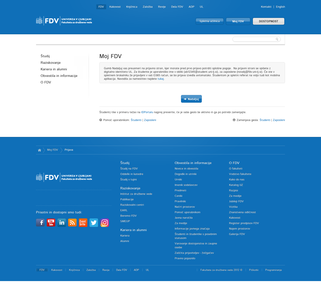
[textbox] (256, 39)
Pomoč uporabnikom (187, 212)
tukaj (161, 79)
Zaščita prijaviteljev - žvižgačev (194, 253)
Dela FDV (177, 6)
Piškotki (254, 270)
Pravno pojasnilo (185, 258)
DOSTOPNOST (268, 21)
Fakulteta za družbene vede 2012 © (221, 270)
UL (201, 6)
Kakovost (115, 6)
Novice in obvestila (186, 168)
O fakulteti (235, 168)
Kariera (124, 235)
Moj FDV (238, 21)
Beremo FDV (128, 215)
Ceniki (178, 196)
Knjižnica (131, 6)
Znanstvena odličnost (242, 212)
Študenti (136, 120)
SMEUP (125, 221)
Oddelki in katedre (131, 174)
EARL (124, 210)
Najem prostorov (239, 228)
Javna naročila (184, 217)
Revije (162, 6)
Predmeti (180, 190)
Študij (45, 56)
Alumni (124, 241)
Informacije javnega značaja (192, 228)
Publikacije (127, 199)
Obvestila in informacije (59, 76)
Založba (148, 6)
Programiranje (273, 270)
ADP (191, 6)
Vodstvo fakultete (240, 174)
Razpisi (233, 190)
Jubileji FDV (236, 201)
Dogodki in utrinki (186, 174)
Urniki (178, 179)
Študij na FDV (129, 168)
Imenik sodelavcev (186, 185)
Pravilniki (180, 201)
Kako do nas (236, 179)
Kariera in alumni (54, 69)
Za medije (181, 223)
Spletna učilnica (210, 21)
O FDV (46, 82)
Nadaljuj (193, 99)
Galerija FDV (237, 234)
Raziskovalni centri (132, 205)
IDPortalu (147, 112)
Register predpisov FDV (244, 223)
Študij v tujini (128, 179)
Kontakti (266, 6)
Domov (39, 150)
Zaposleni (150, 120)
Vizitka (233, 207)
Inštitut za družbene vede (136, 194)
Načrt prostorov (185, 207)
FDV (101, 6)
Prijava (69, 150)
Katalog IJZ (236, 185)
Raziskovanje (51, 62)
